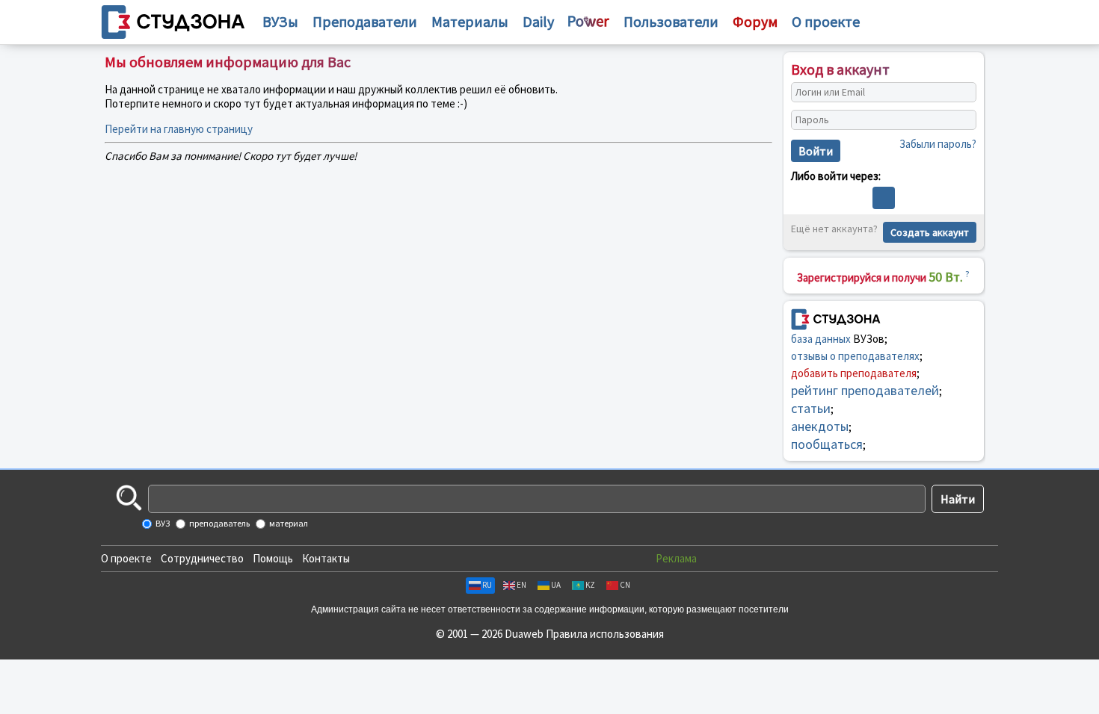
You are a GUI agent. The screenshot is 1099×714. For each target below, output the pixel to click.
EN (521, 585)
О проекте (126, 558)
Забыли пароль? (937, 144)
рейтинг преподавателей (865, 390)
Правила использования (605, 634)
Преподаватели (365, 21)
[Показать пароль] (961, 120)
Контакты (326, 558)
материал (288, 523)
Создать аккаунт (929, 232)
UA (556, 585)
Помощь (273, 558)
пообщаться (827, 444)
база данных (821, 339)
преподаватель (219, 523)
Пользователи (671, 21)
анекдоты (820, 426)
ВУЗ (162, 523)
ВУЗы (280, 21)
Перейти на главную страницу (179, 129)
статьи (811, 408)
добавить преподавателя (854, 373)
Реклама (676, 558)
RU (487, 585)
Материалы (469, 21)
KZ (590, 585)
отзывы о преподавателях (855, 356)
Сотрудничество (202, 558)
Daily (538, 21)
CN (625, 585)
